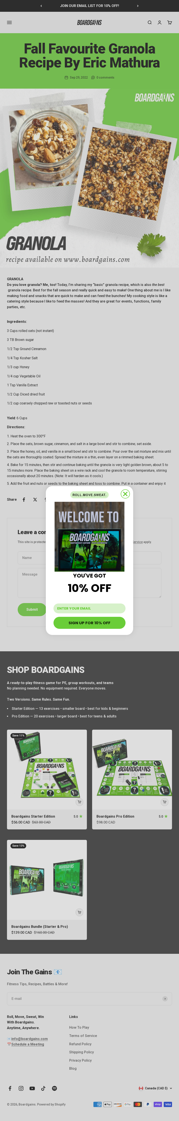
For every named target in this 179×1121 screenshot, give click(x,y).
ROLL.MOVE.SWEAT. (89, 495)
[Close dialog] (125, 494)
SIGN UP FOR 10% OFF (89, 623)
